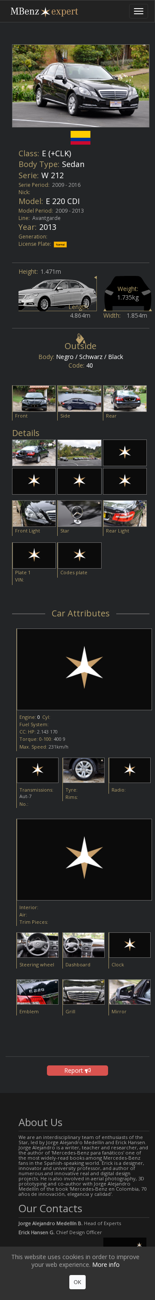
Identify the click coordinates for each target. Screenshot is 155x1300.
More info (106, 1264)
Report (74, 1070)
